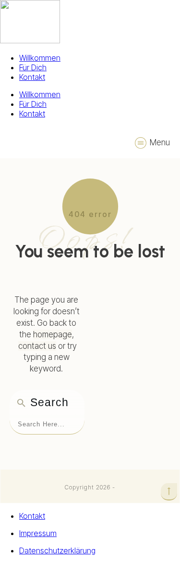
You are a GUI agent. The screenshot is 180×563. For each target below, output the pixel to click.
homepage (52, 334)
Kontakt (32, 77)
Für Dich (33, 67)
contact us (37, 346)
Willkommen (39, 58)
